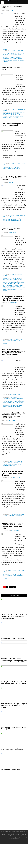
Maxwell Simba (10, 575)
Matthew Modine (11, 116)
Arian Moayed (12, 112)
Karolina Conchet (7, 285)
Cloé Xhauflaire (12, 53)
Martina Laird (6, 286)
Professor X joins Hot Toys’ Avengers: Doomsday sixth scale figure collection (14, 705)
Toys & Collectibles (17, 810)
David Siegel (6, 54)
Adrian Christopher (14, 277)
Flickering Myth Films (17, 812)
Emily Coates (20, 279)
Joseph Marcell (7, 574)
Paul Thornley (12, 517)
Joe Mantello (11, 401)
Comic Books (17, 804)
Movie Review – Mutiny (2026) (11, 769)
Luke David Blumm (19, 401)
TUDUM (18, 406)
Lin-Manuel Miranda (17, 285)
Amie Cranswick (13, 338)
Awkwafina (8, 278)
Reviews (15, 48)
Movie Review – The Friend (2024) (11, 7)
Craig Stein (15, 278)
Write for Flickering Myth (17, 822)
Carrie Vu (5, 53)
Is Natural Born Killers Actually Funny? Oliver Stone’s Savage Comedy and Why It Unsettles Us (14, 616)
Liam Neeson (11, 114)
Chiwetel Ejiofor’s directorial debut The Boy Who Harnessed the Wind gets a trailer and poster (13, 525)
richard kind (12, 405)
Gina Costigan (18, 54)
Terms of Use (8, 837)
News (14, 109)
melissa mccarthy (14, 286)
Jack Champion (6, 462)
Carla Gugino (20, 52)
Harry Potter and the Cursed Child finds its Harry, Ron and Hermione (12, 473)
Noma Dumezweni (14, 57)
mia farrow (15, 402)
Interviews (17, 792)
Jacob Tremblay (13, 281)
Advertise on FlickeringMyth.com (17, 820)
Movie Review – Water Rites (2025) (12, 638)
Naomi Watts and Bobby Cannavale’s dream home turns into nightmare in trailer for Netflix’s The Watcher (13, 352)
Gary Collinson (13, 163)
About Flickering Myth (17, 817)
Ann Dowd (20, 50)
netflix (15, 404)
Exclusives (17, 795)
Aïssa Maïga (12, 573)
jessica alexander (12, 282)
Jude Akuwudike (16, 283)
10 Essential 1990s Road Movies (12, 749)
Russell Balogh (21, 287)
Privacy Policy (15, 837)
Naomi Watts (6, 57)
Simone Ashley (12, 289)
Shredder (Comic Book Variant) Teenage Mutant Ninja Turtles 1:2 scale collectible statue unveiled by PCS (14, 660)
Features (17, 787)
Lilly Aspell (18, 114)
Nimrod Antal (19, 116)
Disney (11, 218)
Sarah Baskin (10, 58)
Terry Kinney (6, 406)
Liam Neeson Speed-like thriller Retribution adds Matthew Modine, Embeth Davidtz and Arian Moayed (13, 415)
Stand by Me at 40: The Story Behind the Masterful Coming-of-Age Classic (13, 682)
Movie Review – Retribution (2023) (11, 68)
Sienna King (6, 289)
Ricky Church (20, 460)
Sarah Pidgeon (18, 58)
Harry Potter (13, 514)
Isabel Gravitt (15, 400)
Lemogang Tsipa (15, 574)
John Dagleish (20, 282)
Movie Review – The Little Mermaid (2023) (11, 229)
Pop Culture (17, 797)
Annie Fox (5, 52)
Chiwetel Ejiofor (20, 573)
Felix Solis (12, 54)
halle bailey (16, 218)
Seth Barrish (14, 60)
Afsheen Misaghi (13, 50)
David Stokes (9, 279)
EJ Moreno (12, 215)
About (17, 815)
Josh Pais (16, 56)
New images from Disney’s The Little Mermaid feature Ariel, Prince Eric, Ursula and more (13, 298)
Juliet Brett (22, 56)
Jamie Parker (17, 515)
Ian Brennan (9, 400)
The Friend (5, 61)
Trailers (5, 164)
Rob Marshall (12, 287)
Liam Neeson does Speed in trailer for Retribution (12, 124)
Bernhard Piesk (21, 112)
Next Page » (12, 587)
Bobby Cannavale (14, 397)
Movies (11, 48)
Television (5, 396)
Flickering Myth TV (20, 215)
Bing (15, 52)
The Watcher (13, 406)
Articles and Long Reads (17, 789)
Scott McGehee (7, 60)
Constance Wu (20, 53)
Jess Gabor (10, 56)
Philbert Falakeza (7, 577)
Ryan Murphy (19, 405)
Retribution (15, 117)
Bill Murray (11, 52)
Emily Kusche (14, 113)
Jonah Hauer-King (11, 219)
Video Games (17, 807)
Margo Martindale (7, 402)
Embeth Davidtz (7, 113)
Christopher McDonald (9, 398)
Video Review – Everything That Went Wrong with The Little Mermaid (13, 177)
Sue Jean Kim (21, 60)
